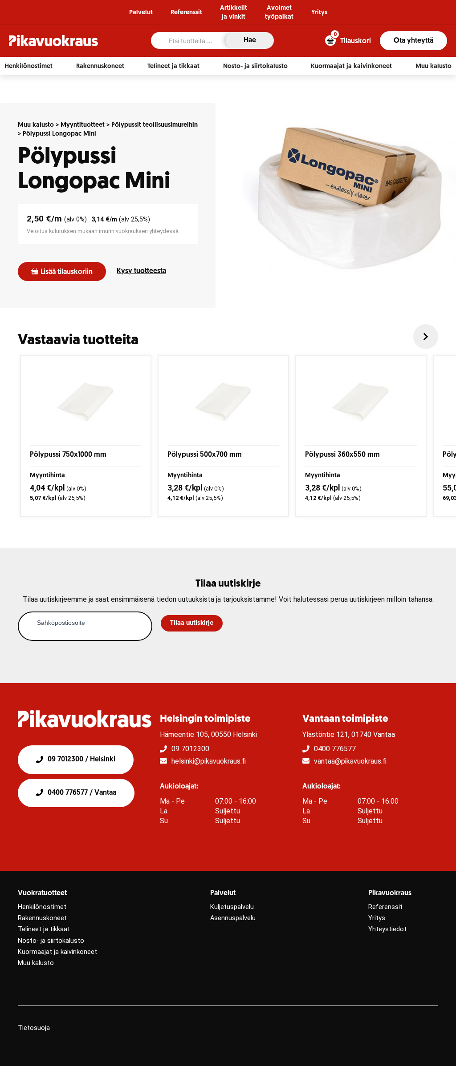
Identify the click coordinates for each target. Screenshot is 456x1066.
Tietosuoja (34, 1028)
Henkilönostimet (42, 907)
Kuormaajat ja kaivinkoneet (57, 952)
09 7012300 (190, 748)
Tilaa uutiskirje (191, 623)
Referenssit (186, 12)
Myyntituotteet (83, 125)
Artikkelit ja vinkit (233, 12)
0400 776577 (335, 748)
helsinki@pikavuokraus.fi (208, 761)
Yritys (319, 12)
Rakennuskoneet (42, 918)
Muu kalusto (36, 125)
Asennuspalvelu (233, 918)
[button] (28, 66)
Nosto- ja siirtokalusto (51, 941)
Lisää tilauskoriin (67, 272)
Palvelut (141, 12)
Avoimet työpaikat (279, 12)
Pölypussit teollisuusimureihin (154, 125)
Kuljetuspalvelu (232, 907)
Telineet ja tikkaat (44, 929)
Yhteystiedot (387, 929)
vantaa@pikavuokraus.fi (350, 761)
